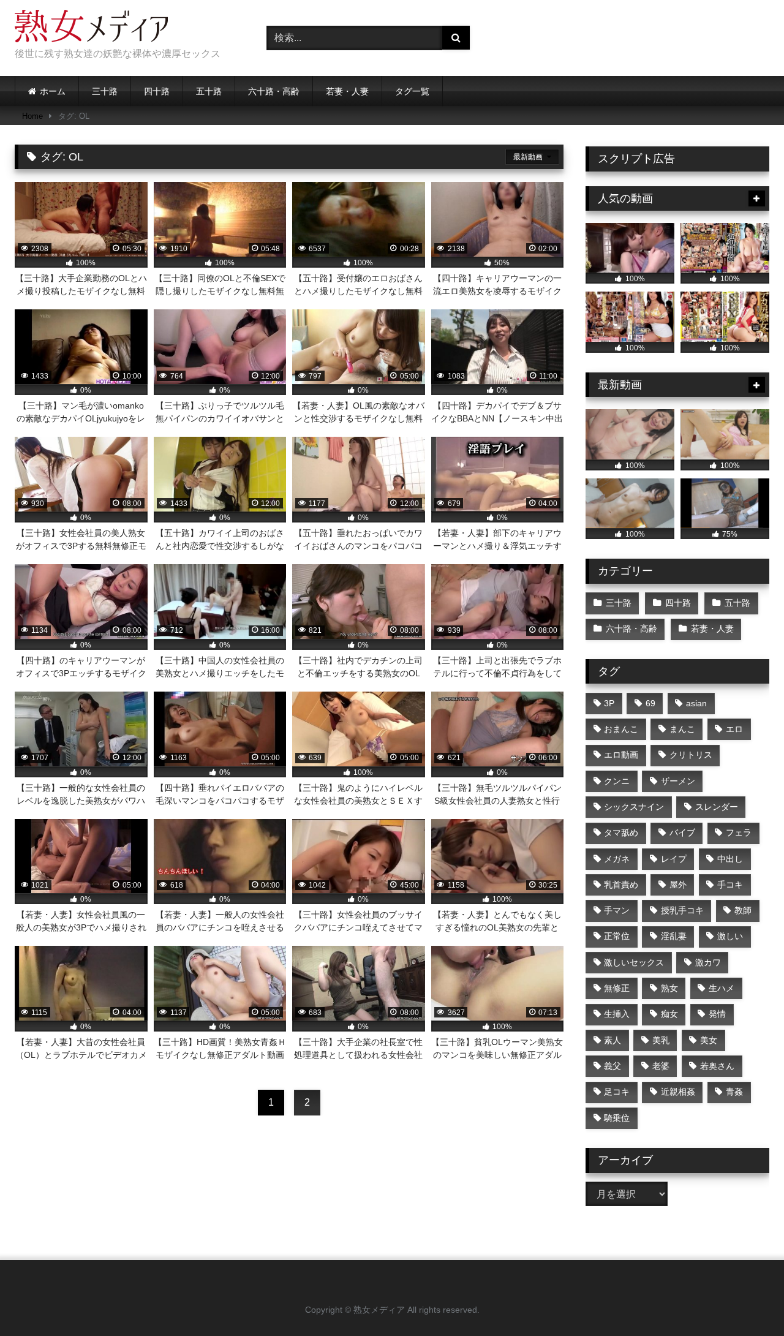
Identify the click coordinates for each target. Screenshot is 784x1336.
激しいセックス (634, 962)
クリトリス (690, 755)
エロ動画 (621, 755)
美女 (708, 1040)
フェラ (739, 832)
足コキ (617, 1091)
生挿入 (617, 1014)
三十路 (105, 91)
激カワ (708, 962)
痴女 (669, 1014)
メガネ (617, 859)
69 (650, 703)
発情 (717, 1014)
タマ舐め (621, 832)
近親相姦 (678, 1091)
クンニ (617, 781)
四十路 (157, 91)
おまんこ (621, 729)
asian (696, 703)
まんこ (682, 729)
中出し (730, 859)
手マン (617, 910)
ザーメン (678, 781)
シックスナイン (634, 807)
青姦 (734, 1091)
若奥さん (717, 1066)
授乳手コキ (682, 910)
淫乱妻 (674, 936)
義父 (612, 1066)
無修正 (617, 988)
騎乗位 (617, 1118)
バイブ (682, 832)
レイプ (674, 859)
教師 (743, 910)
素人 (612, 1040)
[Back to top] (746, 1299)
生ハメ (721, 988)
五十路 (209, 91)
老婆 (660, 1066)
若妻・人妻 (347, 91)
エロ (734, 729)
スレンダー (716, 807)
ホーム (53, 91)
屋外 (678, 884)
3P (609, 703)
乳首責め (621, 884)
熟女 (669, 988)
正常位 (617, 936)
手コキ (730, 884)
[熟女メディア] (91, 28)
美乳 (660, 1040)
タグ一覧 (412, 91)
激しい (730, 936)
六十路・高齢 (274, 91)
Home (32, 116)
